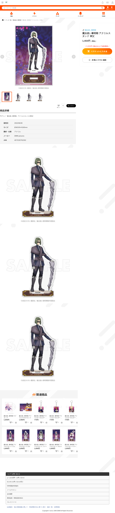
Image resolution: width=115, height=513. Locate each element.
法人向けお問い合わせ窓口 (15, 482)
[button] (7, 97)
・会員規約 (9, 507)
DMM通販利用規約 (12, 486)
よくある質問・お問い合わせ (15, 477)
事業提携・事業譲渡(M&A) (15, 498)
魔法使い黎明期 (90, 30)
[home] (3, 20)
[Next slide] (73, 56)
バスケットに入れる (99, 51)
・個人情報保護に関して (20, 507)
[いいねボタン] (58, 105)
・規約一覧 (49, 507)
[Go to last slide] (2, 56)
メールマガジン (11, 490)
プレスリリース (11, 502)
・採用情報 (56, 507)
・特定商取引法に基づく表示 (36, 507)
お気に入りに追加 (99, 60)
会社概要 (9, 494)
